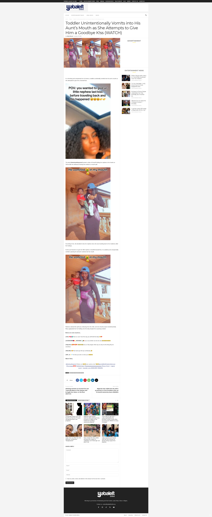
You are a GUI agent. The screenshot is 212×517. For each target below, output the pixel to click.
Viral (97, 1)
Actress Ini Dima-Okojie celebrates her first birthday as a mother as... (138, 94)
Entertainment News (89, 1)
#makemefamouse (110, 364)
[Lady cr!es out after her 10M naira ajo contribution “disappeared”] (74, 430)
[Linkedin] (92, 380)
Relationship (118, 1)
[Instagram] (102, 507)
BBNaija (102, 1)
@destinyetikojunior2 (71, 364)
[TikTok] (106, 507)
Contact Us (135, 1)
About (125, 515)
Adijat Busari (70, 36)
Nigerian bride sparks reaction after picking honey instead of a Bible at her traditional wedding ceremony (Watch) (91, 419)
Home (80, 1)
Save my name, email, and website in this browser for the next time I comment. (86, 478)
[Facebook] (77, 380)
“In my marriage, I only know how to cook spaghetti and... (138, 85)
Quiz (124, 1)
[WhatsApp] (89, 380)
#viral (107, 366)
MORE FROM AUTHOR (83, 400)
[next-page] (118, 400)
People (70, 19)
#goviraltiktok (102, 364)
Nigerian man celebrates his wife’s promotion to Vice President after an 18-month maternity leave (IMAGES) (106, 390)
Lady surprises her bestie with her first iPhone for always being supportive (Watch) (109, 440)
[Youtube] (113, 507)
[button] (146, 15)
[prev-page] (116, 400)
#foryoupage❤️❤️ (71, 366)
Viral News (89, 15)
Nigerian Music (110, 1)
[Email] (96, 380)
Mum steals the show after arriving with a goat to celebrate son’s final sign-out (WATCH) (92, 440)
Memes (129, 1)
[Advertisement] (118, 8)
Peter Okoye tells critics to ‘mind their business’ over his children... (138, 77)
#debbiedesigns (80, 366)
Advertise (142, 1)
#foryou (104, 366)
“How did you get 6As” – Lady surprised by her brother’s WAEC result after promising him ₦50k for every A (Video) (110, 419)
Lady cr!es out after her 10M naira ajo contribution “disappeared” (73, 439)
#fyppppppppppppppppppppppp (93, 366)
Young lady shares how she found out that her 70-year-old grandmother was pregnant (73, 418)
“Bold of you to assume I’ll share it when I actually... (138, 102)
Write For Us (137, 515)
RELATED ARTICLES (71, 400)
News (97, 15)
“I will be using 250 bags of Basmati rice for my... (138, 109)
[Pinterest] (85, 380)
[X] (81, 380)
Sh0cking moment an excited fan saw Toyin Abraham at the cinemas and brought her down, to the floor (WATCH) (77, 391)
